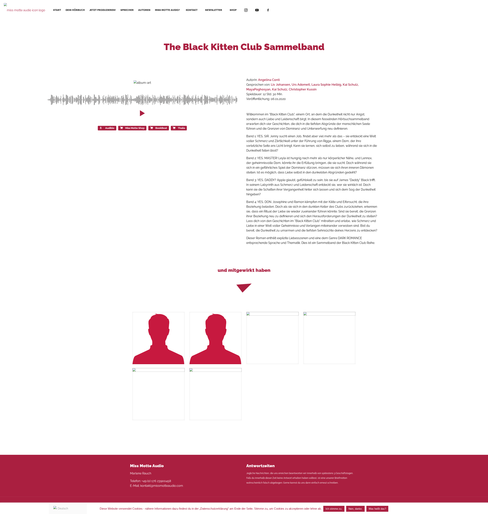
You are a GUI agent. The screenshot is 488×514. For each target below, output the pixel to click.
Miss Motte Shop (134, 128)
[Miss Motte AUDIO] (24, 10)
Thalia (181, 128)
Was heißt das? (377, 508)
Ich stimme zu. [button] (334, 508)
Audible (109, 128)
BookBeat (161, 128)
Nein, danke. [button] (355, 508)
